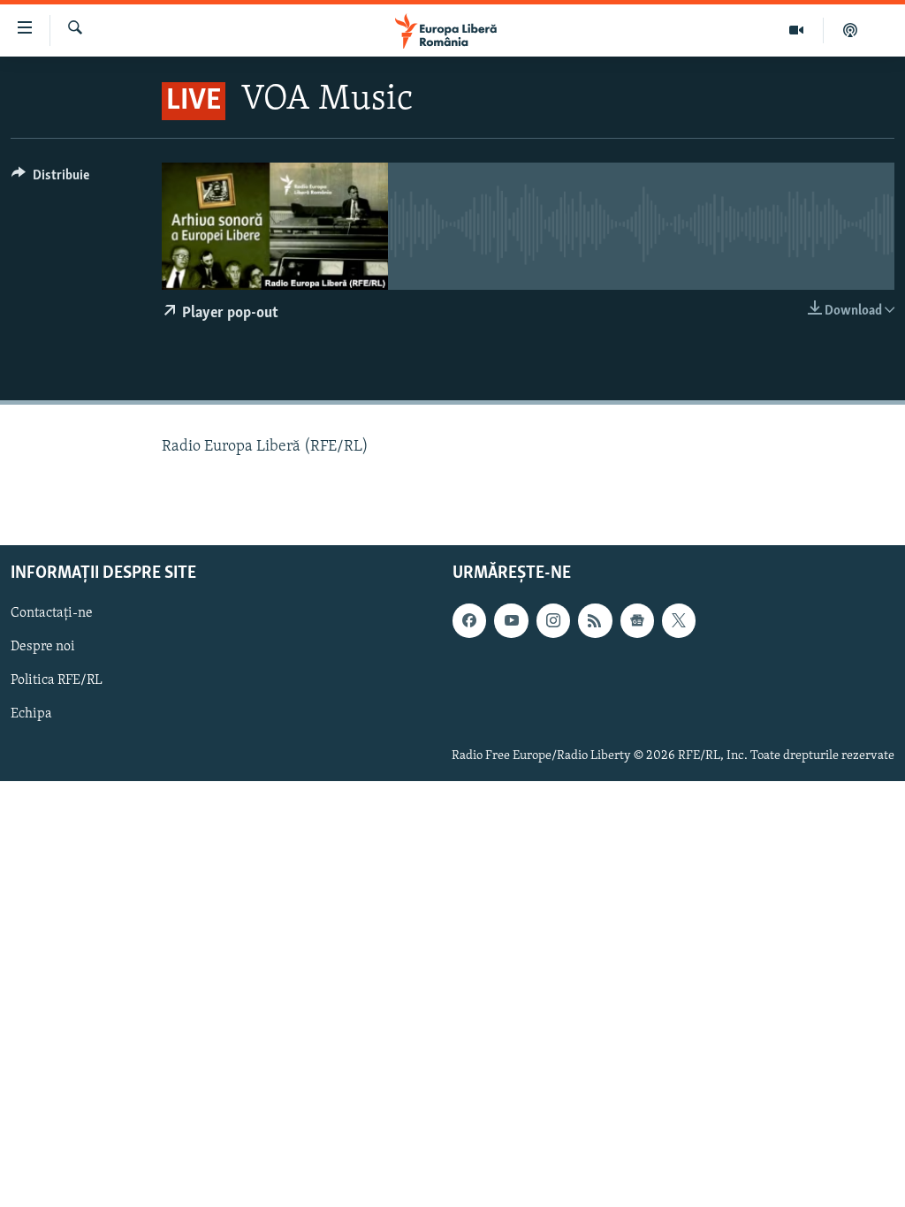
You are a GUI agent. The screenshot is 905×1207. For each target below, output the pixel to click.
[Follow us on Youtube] (511, 620)
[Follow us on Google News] (637, 620)
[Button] (50, 179)
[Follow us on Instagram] (553, 620)
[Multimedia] (797, 30)
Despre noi (43, 647)
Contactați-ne (52, 613)
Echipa (31, 714)
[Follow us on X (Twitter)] (679, 620)
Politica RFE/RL (57, 680)
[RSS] (595, 620)
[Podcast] (850, 30)
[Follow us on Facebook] (469, 620)
